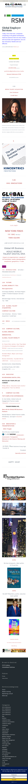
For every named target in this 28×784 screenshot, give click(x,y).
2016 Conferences (6, 707)
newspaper (4, 749)
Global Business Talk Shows (8, 734)
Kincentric (5, 403)
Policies (5, 673)
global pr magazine (6, 736)
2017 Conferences (6, 709)
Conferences (5, 725)
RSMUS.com (16, 46)
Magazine (4, 747)
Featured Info (5, 731)
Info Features (5, 745)
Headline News (5, 742)
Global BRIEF (5, 732)
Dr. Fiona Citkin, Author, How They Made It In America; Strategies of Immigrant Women (14, 346)
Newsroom (4, 751)
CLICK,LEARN (14, 484)
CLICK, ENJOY (14, 225)
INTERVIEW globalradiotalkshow (14, 403)
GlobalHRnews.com (13, 275)
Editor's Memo (5, 729)
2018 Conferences (6, 710)
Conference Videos (6, 723)
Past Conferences (6, 753)
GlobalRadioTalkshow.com (6, 277)
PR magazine (5, 754)
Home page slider (6, 743)
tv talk (3, 762)
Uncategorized (5, 764)
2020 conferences (6, 714)
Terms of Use (5, 678)
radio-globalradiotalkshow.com (9, 756)
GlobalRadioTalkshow (8, 667)
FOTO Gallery (6, 665)
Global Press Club (6, 738)
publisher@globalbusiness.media (14, 71)
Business (4, 718)
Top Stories (5, 760)
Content (4, 727)
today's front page (6, 758)
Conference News (6, 720)
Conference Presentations (8, 721)
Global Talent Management (8, 740)
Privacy (3, 676)
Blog (3, 716)
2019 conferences (6, 712)
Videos (3, 765)
